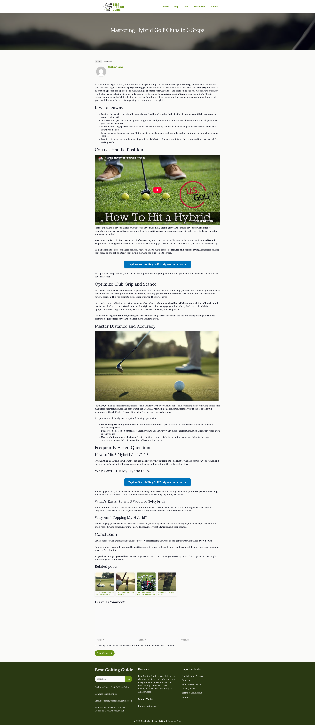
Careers (186, 680)
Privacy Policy (188, 688)
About (186, 6)
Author (98, 61)
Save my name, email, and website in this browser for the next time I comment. (136, 645)
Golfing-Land (115, 66)
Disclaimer (199, 6)
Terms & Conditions (192, 692)
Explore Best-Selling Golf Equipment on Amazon (157, 264)
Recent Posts (108, 61)
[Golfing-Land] (101, 75)
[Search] (128, 679)
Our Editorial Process (192, 676)
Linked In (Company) (148, 706)
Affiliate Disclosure (191, 684)
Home (166, 6)
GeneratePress (174, 721)
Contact (214, 6)
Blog (176, 6)
